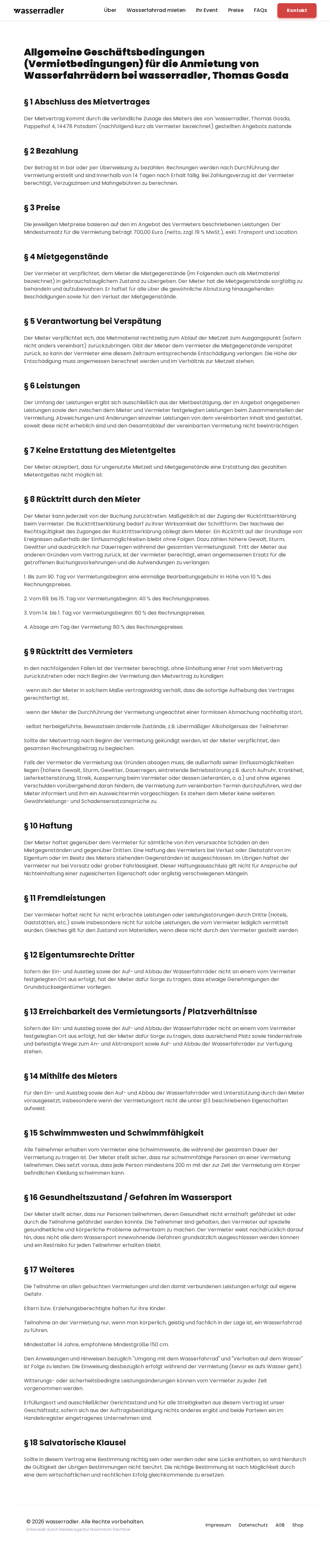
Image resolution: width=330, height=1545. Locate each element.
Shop (298, 1525)
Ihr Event (207, 10)
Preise (236, 10)
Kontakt (297, 10)
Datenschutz (253, 1525)
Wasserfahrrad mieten (156, 10)
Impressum (218, 1525)
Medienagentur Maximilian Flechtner (95, 1529)
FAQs (260, 10)
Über (110, 10)
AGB (280, 1525)
